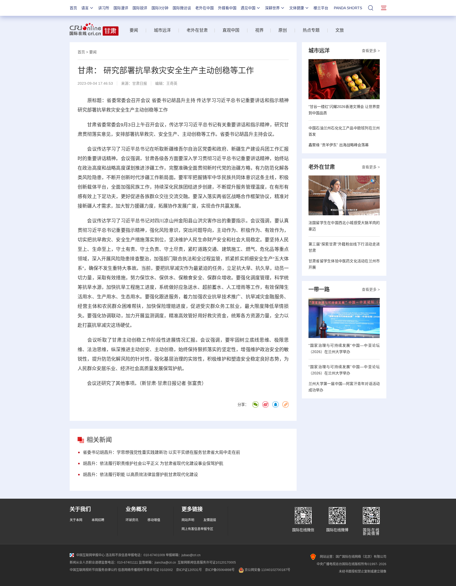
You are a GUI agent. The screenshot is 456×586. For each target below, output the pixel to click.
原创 (282, 30)
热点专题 (311, 30)
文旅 (339, 30)
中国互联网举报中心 (90, 555)
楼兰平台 (321, 8)
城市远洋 (162, 30)
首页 (73, 8)
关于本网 (76, 520)
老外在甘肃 (198, 30)
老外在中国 (204, 8)
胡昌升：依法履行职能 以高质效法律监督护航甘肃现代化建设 (140, 474)
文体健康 (296, 8)
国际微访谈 (182, 8)
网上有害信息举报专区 (197, 529)
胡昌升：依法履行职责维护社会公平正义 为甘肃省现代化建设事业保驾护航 (153, 463)
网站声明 (188, 520)
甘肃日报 (139, 83)
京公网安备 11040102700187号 (267, 570)
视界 (259, 30)
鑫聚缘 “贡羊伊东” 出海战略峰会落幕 (338, 145)
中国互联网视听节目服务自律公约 (93, 570)
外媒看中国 (227, 8)
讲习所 (103, 8)
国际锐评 (139, 8)
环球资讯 (132, 520)
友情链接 (209, 520)
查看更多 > (371, 51)
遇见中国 (248, 8)
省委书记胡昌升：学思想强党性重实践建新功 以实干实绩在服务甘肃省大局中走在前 (161, 452)
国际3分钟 (159, 8)
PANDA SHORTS (348, 8)
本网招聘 (98, 520)
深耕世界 (272, 8)
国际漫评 (120, 8)
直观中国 (230, 30)
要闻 (134, 30)
